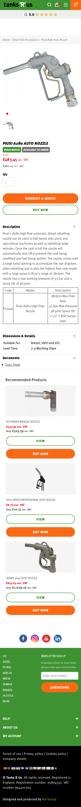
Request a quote (40, 198)
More (6, 701)
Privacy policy (33, 753)
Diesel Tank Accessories (25, 39)
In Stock (8, 696)
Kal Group (49, 799)
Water (6, 678)
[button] (7, 114)
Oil (5, 656)
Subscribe (59, 687)
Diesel (6, 39)
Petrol (7, 667)
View (40, 440)
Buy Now (40, 209)
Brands (7, 690)
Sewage (7, 684)
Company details (14, 758)
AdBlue (7, 673)
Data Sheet (12, 364)
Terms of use (12, 753)
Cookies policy (56, 753)
